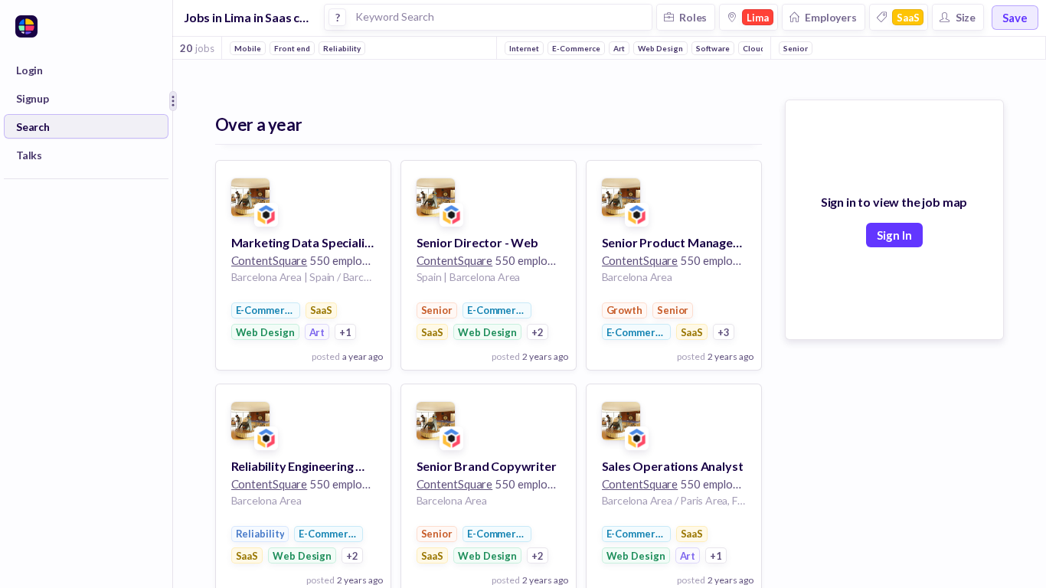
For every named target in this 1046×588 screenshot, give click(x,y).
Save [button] (1015, 17)
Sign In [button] (894, 235)
